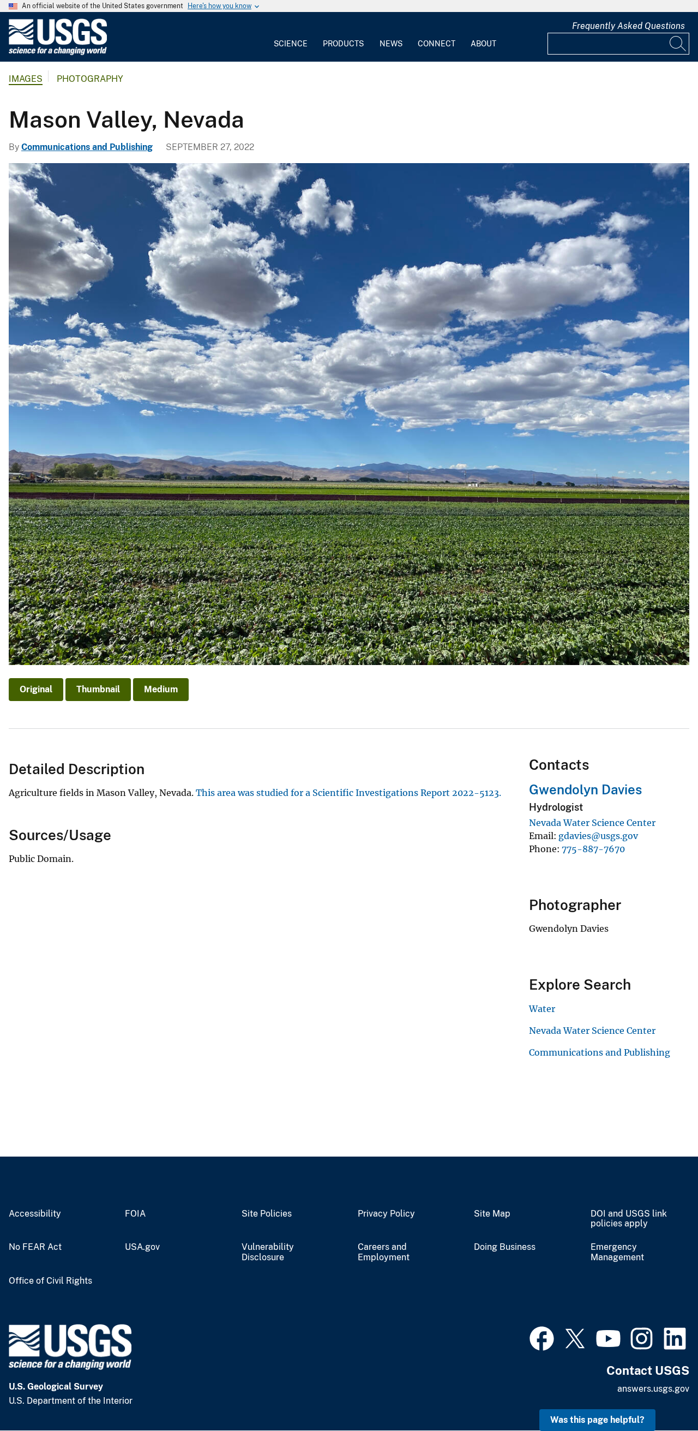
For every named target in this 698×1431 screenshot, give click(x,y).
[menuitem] (290, 37)
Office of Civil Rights (50, 1281)
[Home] (58, 52)
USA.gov (142, 1247)
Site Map (492, 1214)
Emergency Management (617, 1252)
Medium (161, 689)
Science (291, 43)
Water (542, 1008)
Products (343, 43)
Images (26, 79)
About (483, 43)
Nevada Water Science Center (592, 822)
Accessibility (35, 1214)
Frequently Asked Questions (628, 26)
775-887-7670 (593, 848)
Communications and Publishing (87, 147)
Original (36, 689)
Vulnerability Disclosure (268, 1252)
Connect (436, 43)
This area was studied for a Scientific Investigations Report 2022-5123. (348, 792)
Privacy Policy (386, 1214)
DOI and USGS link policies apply (629, 1219)
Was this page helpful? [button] (597, 1420)
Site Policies (267, 1214)
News (391, 43)
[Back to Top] (658, 1391)
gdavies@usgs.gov (598, 835)
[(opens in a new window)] (541, 1337)
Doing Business (504, 1247)
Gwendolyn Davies (585, 789)
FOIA (135, 1214)
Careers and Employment (384, 1252)
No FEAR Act (35, 1247)
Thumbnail (98, 689)
